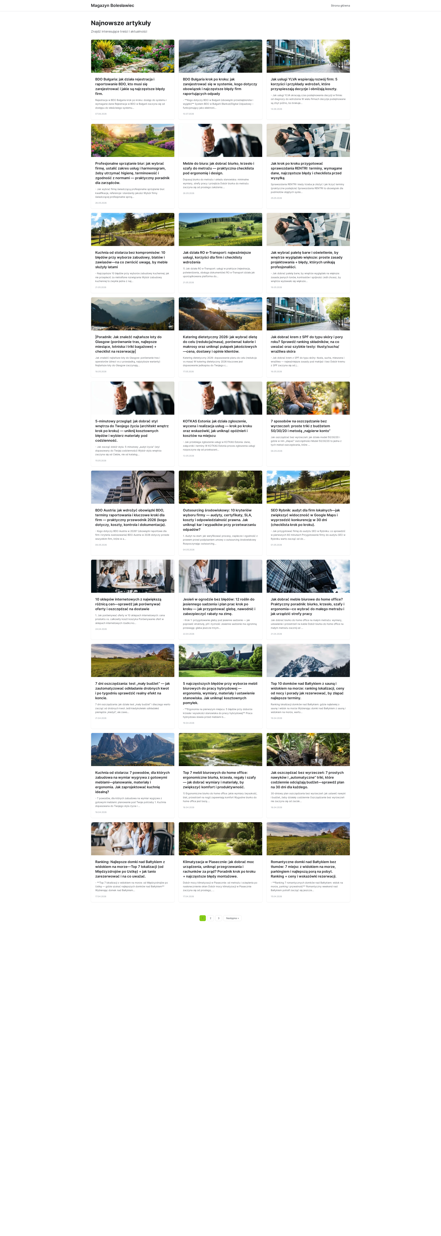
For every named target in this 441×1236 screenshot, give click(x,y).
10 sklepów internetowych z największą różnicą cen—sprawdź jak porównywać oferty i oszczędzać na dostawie (128, 604)
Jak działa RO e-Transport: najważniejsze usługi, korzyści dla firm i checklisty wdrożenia (217, 257)
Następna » (232, 918)
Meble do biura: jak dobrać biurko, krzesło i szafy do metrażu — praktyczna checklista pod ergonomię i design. (218, 168)
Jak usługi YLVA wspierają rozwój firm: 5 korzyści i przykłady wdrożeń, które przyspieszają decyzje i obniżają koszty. (304, 84)
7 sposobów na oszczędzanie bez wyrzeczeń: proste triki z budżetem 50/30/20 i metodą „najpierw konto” (300, 426)
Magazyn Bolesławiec (112, 5)
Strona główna (340, 5)
